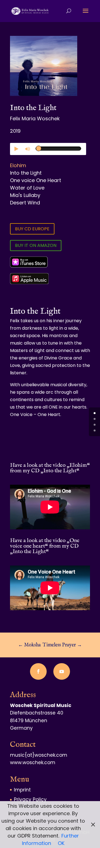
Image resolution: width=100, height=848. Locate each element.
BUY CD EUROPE (32, 229)
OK (61, 843)
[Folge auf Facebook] (38, 671)
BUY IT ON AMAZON (35, 245)
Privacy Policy (30, 799)
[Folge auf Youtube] (61, 671)
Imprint (22, 789)
